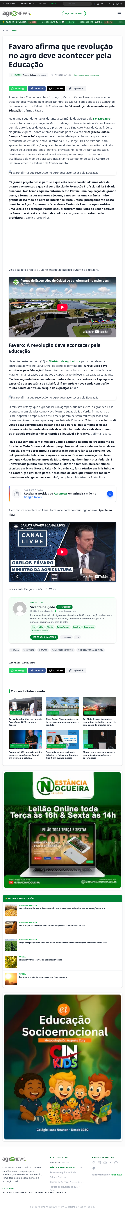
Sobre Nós (42, 3)
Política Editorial (58, 1177)
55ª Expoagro (102, 118)
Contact (80, 1167)
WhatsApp (20, 88)
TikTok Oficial (116, 1175)
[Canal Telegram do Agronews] (121, 4)
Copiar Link (78, 88)
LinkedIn (67, 637)
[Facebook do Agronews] (102, 4)
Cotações (61, 1192)
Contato (53, 3)
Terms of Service (77, 1182)
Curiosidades (20, 1192)
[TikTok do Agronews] (114, 4)
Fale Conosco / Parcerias (62, 1167)
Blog (14, 30)
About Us (65, 1162)
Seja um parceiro (73, 13)
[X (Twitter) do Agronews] (110, 4)
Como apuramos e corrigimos (86, 75)
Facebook (39, 88)
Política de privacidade (61, 1186)
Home (5, 30)
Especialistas (36, 1192)
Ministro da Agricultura (64, 361)
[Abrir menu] (119, 13)
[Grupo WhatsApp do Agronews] (117, 4)
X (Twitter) (58, 88)
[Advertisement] (62, 244)
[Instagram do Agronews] (98, 4)
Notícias (7, 1192)
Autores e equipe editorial (63, 1172)
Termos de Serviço (59, 1181)
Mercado (49, 1192)
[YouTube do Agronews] (106, 4)
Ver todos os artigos (44, 637)
